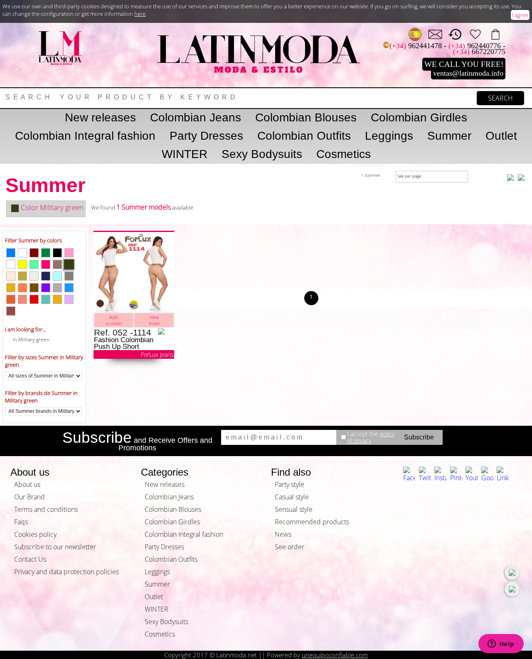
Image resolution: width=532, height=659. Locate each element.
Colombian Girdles (419, 117)
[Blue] (10, 252)
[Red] (34, 299)
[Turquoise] (45, 299)
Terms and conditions (46, 509)
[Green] (45, 252)
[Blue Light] (69, 287)
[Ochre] (10, 299)
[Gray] (57, 287)
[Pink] (69, 252)
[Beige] (10, 276)
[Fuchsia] (45, 264)
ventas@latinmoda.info (468, 73)
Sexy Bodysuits (262, 154)
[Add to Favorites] (166, 331)
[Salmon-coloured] (22, 299)
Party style (289, 484)
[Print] (34, 276)
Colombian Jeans (195, 117)
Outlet (501, 135)
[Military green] (69, 264)
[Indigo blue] (45, 276)
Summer (449, 135)
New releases (100, 117)
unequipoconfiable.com (335, 655)
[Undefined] (22, 252)
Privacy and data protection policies (66, 571)
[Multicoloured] (34, 264)
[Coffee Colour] (34, 287)
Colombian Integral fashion (85, 135)
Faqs (21, 521)
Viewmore (154, 320)
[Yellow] (22, 264)
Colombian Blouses (306, 117)
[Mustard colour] (10, 287)
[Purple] (45, 287)
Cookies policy (35, 534)
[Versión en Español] (415, 34)
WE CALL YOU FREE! (463, 64)
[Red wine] (34, 252)
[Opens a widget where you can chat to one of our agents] (501, 644)
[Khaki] (22, 276)
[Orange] (22, 287)
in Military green (31, 339)
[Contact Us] (435, 34)
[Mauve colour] (69, 299)
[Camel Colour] (57, 264)
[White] (10, 264)
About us (27, 484)
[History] (455, 34)
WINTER (184, 154)
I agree (520, 15)
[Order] (495, 34)
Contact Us (30, 559)
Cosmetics (343, 154)
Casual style (292, 496)
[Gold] (57, 299)
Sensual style (294, 509)
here (139, 13)
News (283, 534)
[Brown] (10, 311)
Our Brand (29, 496)
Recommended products (312, 521)
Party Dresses (206, 135)
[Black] (57, 252)
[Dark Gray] (69, 276)
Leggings (389, 135)
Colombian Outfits (304, 135)
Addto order (114, 320)
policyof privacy (370, 437)
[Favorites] (475, 34)
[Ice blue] (57, 276)
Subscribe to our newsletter (55, 546)
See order (289, 546)
